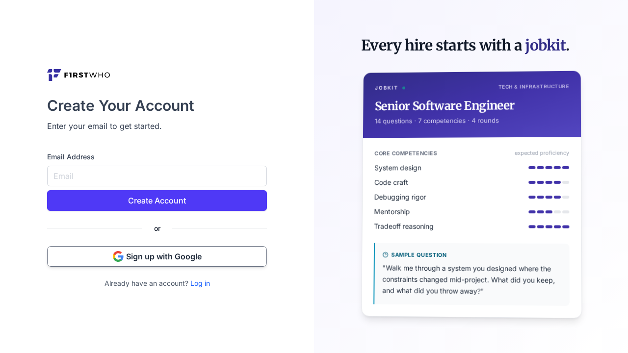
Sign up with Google (164, 256)
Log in (200, 283)
